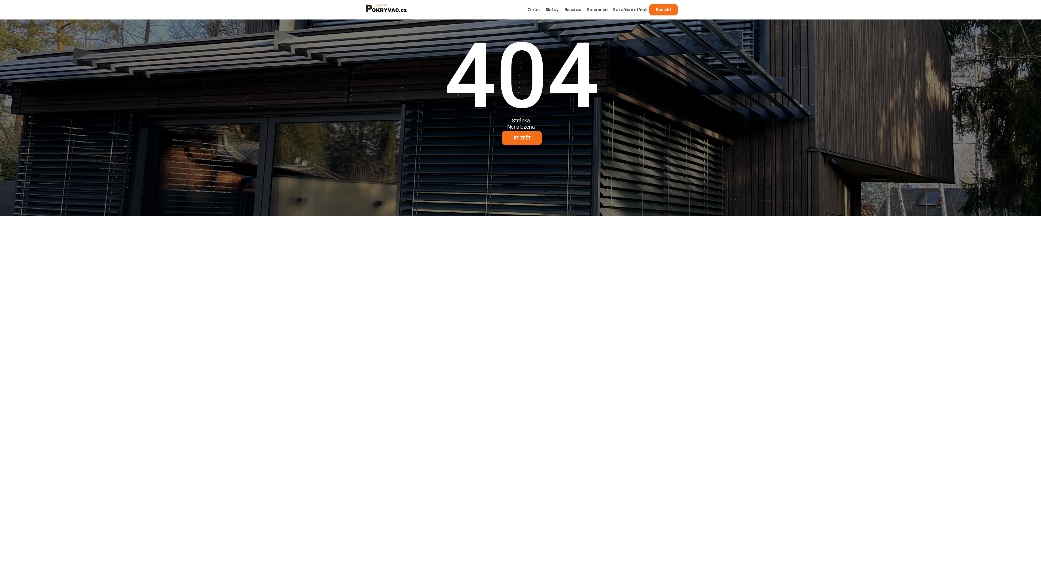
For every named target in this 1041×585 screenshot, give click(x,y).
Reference (597, 9)
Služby (552, 9)
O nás (534, 9)
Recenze (573, 9)
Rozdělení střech (630, 9)
